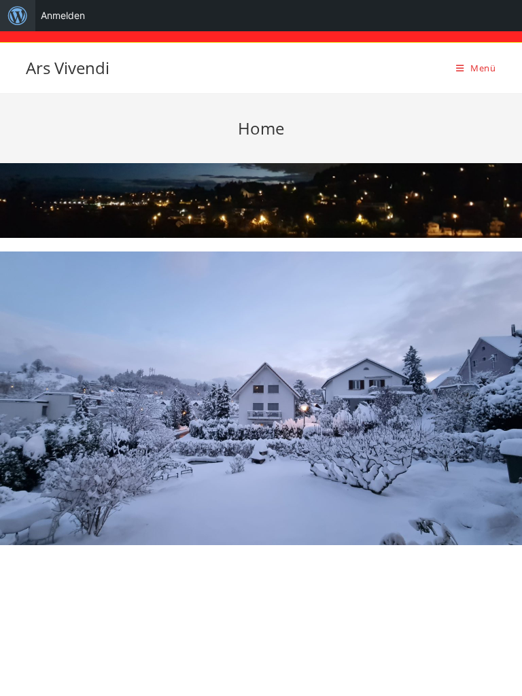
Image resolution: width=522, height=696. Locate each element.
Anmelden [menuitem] (63, 15)
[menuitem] (17, 15)
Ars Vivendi (67, 67)
